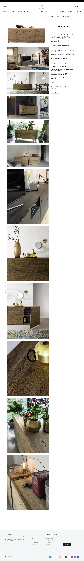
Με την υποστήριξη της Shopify (10, 557)
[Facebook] (52, 88)
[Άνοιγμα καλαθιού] (80, 6)
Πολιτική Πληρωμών (49, 538)
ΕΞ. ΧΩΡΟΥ (54, 11)
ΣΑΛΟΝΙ (12, 11)
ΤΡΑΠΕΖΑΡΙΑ (19, 11)
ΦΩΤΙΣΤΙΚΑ (62, 11)
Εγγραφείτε (67, 544)
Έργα (33, 538)
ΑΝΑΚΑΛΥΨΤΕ (78, 11)
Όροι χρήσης (48, 542)
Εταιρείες (33, 540)
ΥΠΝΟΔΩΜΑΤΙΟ (34, 11)
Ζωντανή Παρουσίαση (36, 542)
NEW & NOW (5, 11)
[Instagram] (7, 543)
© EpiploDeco (8, 556)
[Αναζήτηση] (78, 6)
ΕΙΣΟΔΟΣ (42, 11)
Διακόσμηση (70, 11)
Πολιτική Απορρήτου (49, 544)
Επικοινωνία (34, 544)
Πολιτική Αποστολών (49, 536)
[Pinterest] (55, 88)
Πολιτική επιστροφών (49, 540)
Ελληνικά (5, 6)
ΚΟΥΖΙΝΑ (26, 11)
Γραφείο (48, 11)
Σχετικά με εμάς (35, 536)
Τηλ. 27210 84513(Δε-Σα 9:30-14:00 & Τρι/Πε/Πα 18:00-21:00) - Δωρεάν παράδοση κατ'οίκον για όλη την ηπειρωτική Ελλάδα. (42, 1)
